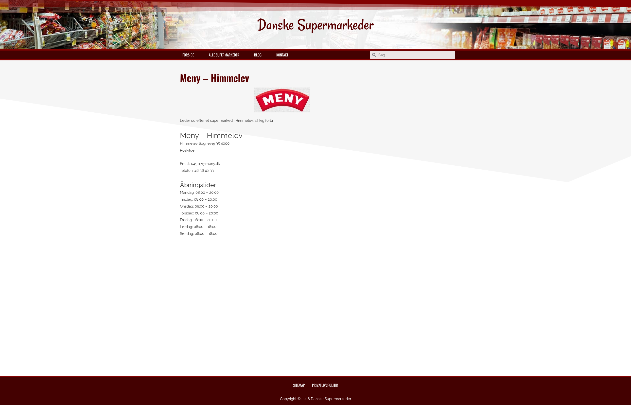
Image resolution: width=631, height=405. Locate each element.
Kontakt (282, 54)
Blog (258, 54)
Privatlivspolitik (325, 385)
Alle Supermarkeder (224, 54)
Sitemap (299, 385)
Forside (188, 54)
